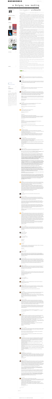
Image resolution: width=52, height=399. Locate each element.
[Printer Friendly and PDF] (21, 70)
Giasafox (22, 102)
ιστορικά (16, 99)
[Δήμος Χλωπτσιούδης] (8, 83)
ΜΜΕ (14, 100)
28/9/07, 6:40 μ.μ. (23, 179)
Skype (21, 1)
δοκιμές (11, 94)
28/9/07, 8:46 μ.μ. (23, 210)
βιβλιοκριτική (11, 100)
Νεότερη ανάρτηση (20, 388)
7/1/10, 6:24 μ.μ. (23, 297)
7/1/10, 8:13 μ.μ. (23, 350)
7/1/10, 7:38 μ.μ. (23, 335)
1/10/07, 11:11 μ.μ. (23, 256)
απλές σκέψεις (10, 97)
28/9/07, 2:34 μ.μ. (23, 118)
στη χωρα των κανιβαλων (11, 9)
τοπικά (14, 97)
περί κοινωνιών (12, 95)
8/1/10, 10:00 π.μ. (23, 358)
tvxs (16, 93)
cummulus (22, 280)
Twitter (11, 1)
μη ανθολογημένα (15, 104)
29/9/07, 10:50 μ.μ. (23, 234)
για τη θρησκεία (39, 310)
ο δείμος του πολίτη (26, 5)
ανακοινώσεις (10, 104)
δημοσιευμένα (10, 93)
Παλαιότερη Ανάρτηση (43, 388)
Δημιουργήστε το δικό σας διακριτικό (11, 84)
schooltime (12, 99)
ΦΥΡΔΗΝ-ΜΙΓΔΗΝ (23, 137)
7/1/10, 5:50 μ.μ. (23, 289)
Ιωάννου (31, 310)
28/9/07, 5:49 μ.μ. (23, 146)
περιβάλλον (13, 101)
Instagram (19, 1)
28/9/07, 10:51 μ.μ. (23, 224)
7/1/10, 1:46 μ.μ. (23, 283)
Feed (8, 1)
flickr (16, 1)
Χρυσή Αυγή (13, 102)
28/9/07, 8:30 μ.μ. (23, 194)
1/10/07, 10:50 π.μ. (23, 241)
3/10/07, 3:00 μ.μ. (23, 275)
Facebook (10, 1)
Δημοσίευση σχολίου (22, 387)
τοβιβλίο (9, 99)
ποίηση (16, 94)
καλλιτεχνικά (9, 101)
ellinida (22, 192)
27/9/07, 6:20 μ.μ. (23, 78)
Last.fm (18, 1)
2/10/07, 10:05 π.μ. (23, 263)
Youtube (15, 1)
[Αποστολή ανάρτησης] (23, 70)
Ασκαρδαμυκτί (22, 231)
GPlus (13, 1)
